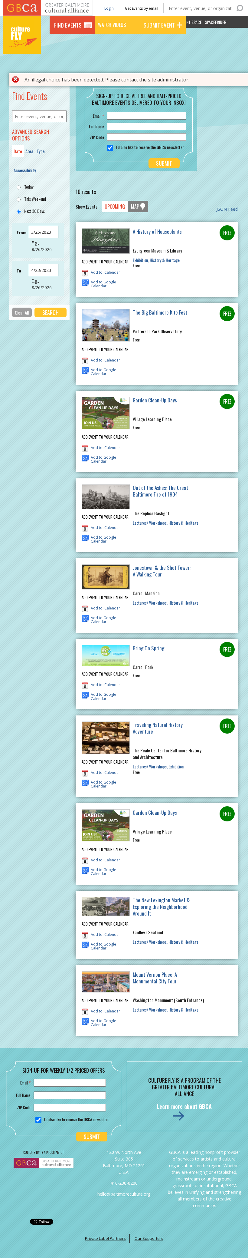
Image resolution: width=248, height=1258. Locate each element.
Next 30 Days (34, 211)
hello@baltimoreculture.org (123, 1194)
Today (28, 186)
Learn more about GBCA (184, 1106)
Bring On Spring (148, 648)
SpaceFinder (215, 22)
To (19, 270)
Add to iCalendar (105, 272)
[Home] (22, 45)
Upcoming (115, 206)
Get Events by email (141, 8)
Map (135, 206)
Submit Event (159, 25)
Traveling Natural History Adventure (158, 728)
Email (98, 116)
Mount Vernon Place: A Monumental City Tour (155, 978)
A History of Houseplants (157, 231)
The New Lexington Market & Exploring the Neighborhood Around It (161, 906)
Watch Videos (112, 24)
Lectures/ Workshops (150, 523)
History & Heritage (165, 260)
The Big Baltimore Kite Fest (160, 312)
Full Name (96, 126)
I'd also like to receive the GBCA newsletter (150, 147)
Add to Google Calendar (103, 282)
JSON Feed (227, 209)
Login (108, 8)
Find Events (68, 25)
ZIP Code (97, 137)
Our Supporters (149, 1238)
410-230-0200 (124, 1183)
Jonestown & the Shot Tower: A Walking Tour (162, 571)
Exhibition (140, 260)
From (21, 232)
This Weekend (35, 199)
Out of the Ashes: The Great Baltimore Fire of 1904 (160, 491)
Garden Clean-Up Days (155, 400)
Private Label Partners (105, 1238)
